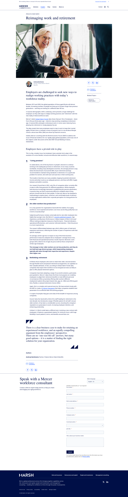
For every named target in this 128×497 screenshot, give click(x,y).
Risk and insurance (57, 475)
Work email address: (71, 401)
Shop (48, 7)
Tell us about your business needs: (75, 436)
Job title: (68, 429)
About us (61, 7)
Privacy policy (86, 456)
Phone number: (70, 408)
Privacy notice (30, 489)
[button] (108, 2)
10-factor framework (48, 288)
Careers (55, 7)
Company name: (70, 415)
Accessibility (37, 489)
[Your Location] (104, 6)
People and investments (86, 475)
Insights (43, 7)
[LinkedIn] (107, 482)
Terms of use (22, 489)
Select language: (91, 379)
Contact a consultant (32, 363)
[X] (103, 482)
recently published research (62, 217)
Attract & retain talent (32, 14)
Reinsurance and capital (71, 475)
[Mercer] (25, 7)
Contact (100, 7)
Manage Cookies (52, 489)
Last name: (69, 394)
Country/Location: (71, 422)
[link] (27, 369)
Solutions (35, 7)
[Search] (108, 6)
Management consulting (102, 475)
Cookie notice (44, 489)
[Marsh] (26, 475)
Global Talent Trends (42, 119)
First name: (69, 387)
